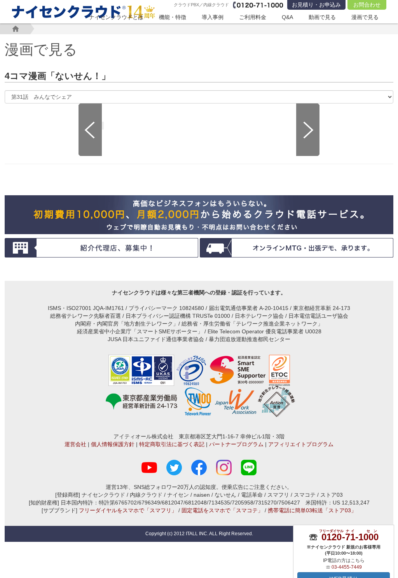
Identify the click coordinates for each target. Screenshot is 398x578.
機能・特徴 (172, 17)
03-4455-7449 (347, 567)
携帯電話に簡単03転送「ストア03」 (312, 510)
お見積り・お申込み (316, 5)
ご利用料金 (252, 17)
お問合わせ (367, 5)
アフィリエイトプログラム (300, 444)
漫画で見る (365, 17)
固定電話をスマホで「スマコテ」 (222, 510)
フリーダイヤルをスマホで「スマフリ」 (128, 510)
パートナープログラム (236, 444)
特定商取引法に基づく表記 (171, 444)
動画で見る (322, 17)
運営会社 (75, 444)
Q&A (287, 17)
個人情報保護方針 (112, 444)
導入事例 (212, 17)
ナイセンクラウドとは (116, 17)
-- (350, 537)
